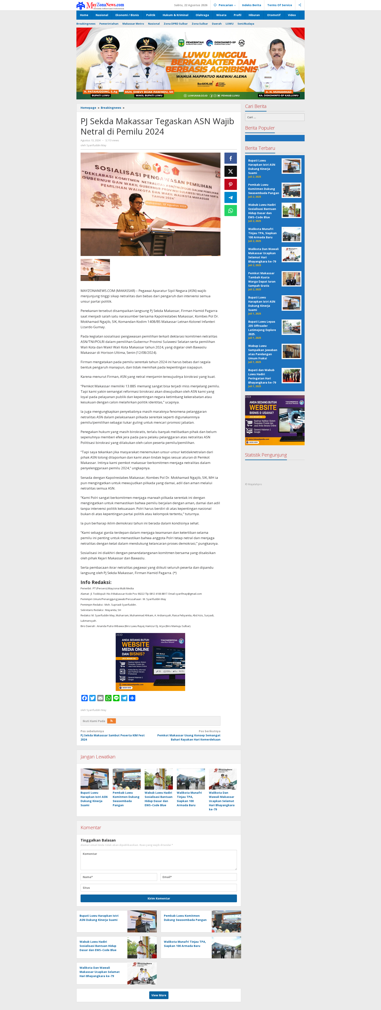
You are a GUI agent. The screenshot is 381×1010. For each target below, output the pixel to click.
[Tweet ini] (230, 171)
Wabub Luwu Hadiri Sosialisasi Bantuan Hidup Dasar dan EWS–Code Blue (98, 946)
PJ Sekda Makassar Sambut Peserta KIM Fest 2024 (113, 735)
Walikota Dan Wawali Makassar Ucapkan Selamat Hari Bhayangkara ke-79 (222, 801)
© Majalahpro (253, 484)
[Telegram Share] (230, 197)
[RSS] (111, 720)
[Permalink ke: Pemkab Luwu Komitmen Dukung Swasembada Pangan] (127, 779)
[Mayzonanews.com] (100, 5)
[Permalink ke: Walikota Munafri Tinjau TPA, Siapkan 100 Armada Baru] (191, 779)
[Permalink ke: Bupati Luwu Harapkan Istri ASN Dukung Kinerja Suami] (95, 779)
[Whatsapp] (230, 210)
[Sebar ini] (230, 158)
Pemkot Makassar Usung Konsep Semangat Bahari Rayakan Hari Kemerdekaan (188, 735)
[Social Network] (300, 5)
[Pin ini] (230, 184)
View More (158, 995)
